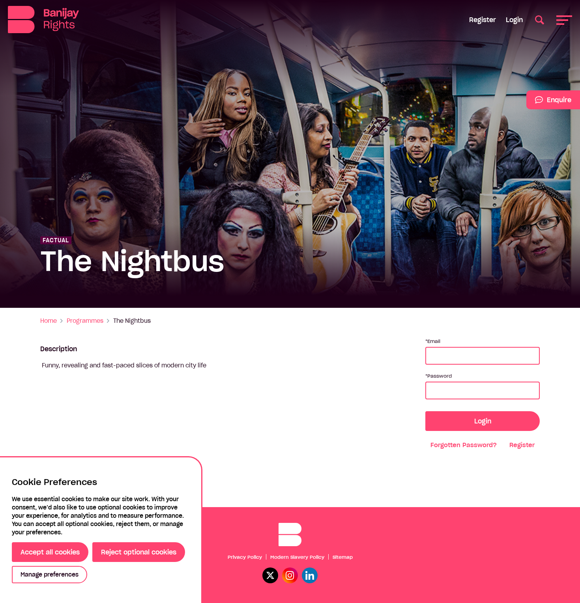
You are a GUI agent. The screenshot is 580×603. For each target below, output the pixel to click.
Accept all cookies (50, 552)
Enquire (548, 102)
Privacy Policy (245, 557)
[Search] (539, 19)
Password (439, 376)
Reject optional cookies (138, 552)
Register (482, 20)
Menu (564, 19)
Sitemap (343, 557)
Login (514, 20)
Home (48, 320)
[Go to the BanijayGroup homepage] (43, 19)
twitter (270, 575)
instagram (290, 575)
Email (433, 341)
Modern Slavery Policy (297, 557)
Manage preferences (50, 574)
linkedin (310, 575)
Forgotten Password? (463, 445)
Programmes (85, 320)
